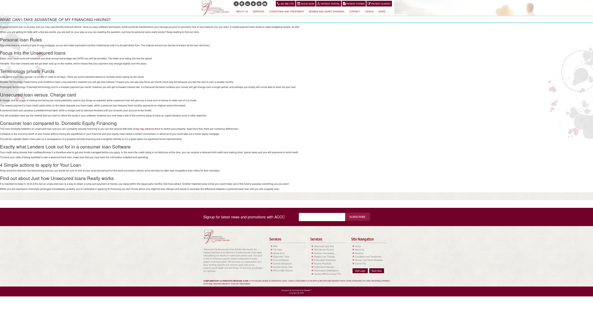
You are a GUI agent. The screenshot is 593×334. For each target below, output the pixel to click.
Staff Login (360, 270)
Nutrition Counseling (324, 253)
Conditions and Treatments (368, 256)
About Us (242, 11)
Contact (354, 11)
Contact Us (360, 263)
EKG (275, 246)
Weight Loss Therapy (324, 256)
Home (358, 246)
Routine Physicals (322, 263)
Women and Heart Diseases (326, 11)
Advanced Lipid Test (324, 246)
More (382, 11)
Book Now (307, 3)
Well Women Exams (324, 249)
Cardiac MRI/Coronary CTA (327, 273)
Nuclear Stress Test (282, 266)
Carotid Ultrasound (282, 263)
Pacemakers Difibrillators (326, 270)
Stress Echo (279, 253)
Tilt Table (277, 249)
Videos (369, 11)
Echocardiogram (281, 259)
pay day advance (145, 129)
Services (258, 11)
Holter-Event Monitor (324, 266)
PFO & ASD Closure (283, 270)
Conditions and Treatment (286, 11)
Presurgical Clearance (325, 259)
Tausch (307, 290)
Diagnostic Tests (281, 256)
